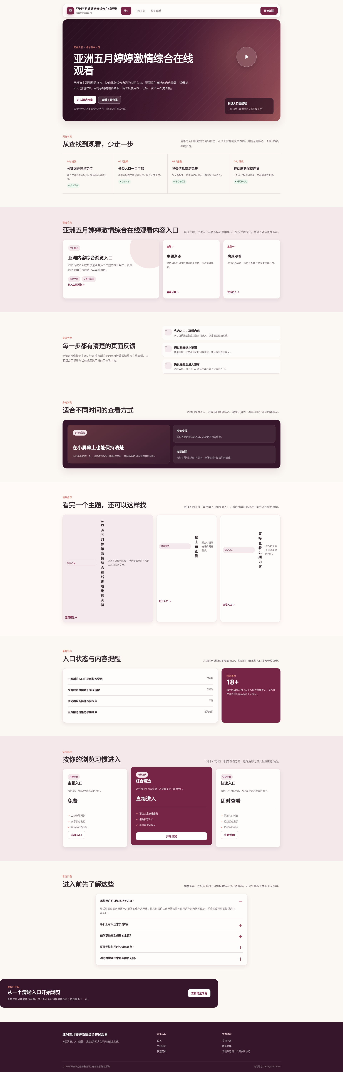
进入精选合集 (85, 100)
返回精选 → (71, 617)
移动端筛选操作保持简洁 (82, 701)
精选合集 (227, 1045)
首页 (126, 10)
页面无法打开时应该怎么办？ (117, 947)
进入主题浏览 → (76, 284)
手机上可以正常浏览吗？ (115, 924)
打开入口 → (165, 601)
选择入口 (76, 835)
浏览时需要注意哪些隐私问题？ (119, 958)
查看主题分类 (110, 100)
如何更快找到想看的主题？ (116, 935)
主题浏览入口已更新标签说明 (85, 679)
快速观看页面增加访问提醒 (84, 690)
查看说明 (229, 835)
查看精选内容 (199, 993)
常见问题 (227, 1040)
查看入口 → (229, 604)
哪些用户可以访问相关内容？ (117, 901)
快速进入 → (233, 292)
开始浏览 (269, 11)
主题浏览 (140, 10)
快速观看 (156, 10)
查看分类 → (173, 292)
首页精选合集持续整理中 (82, 712)
